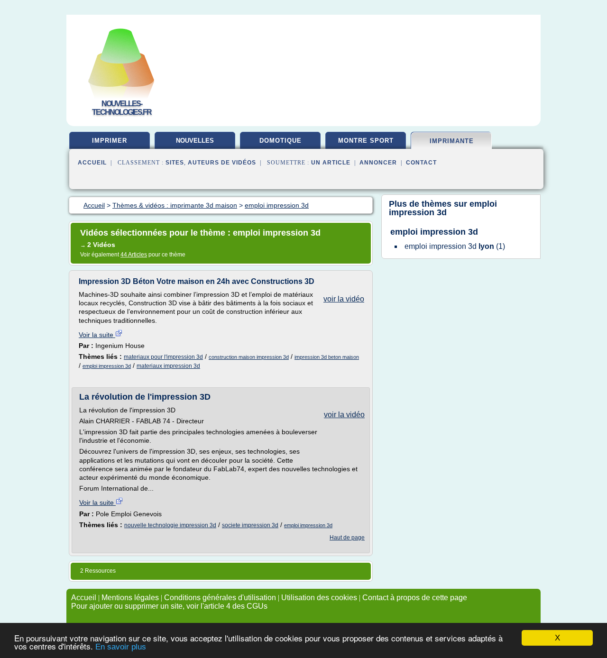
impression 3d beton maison (326, 357)
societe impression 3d (250, 525)
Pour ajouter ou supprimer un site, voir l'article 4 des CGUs (169, 606)
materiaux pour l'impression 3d (163, 357)
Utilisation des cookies (319, 598)
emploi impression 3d (107, 366)
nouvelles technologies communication (195, 144)
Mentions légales (130, 598)
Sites (175, 162)
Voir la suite (97, 334)
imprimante (452, 141)
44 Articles (133, 254)
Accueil (92, 162)
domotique (280, 140)
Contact (421, 162)
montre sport (366, 140)
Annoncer (378, 162)
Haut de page (347, 537)
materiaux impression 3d (168, 366)
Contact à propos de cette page (414, 598)
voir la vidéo (343, 299)
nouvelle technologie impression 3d (170, 525)
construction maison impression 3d (249, 357)
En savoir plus (120, 646)
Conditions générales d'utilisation (220, 598)
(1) (455, 246)
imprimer (109, 140)
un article (330, 162)
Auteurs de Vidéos (222, 162)
